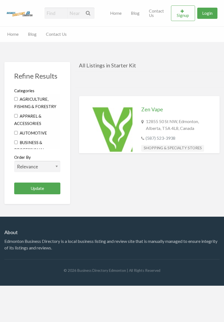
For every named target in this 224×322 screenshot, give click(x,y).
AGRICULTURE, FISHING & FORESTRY (35, 103)
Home (116, 13)
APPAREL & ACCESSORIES (28, 120)
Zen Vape (152, 109)
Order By (22, 157)
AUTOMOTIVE (33, 132)
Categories (24, 90)
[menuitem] (115, 13)
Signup (183, 15)
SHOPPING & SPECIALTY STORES (173, 148)
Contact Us (156, 13)
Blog (135, 13)
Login (207, 13)
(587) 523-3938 (160, 138)
